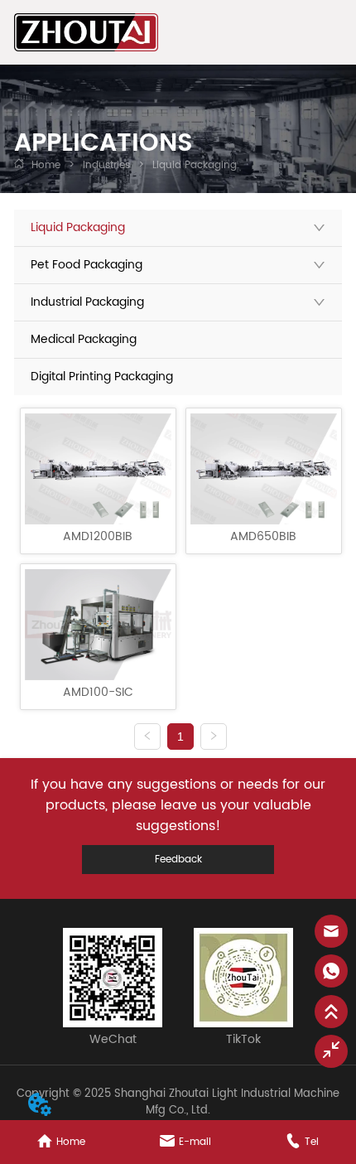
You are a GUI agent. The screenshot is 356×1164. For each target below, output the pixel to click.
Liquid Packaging (194, 165)
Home (45, 165)
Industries (106, 165)
